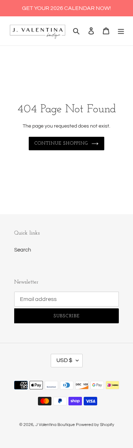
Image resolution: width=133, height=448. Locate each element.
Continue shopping (61, 143)
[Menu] (120, 31)
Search (22, 250)
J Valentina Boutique (55, 424)
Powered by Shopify (95, 424)
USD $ (64, 360)
